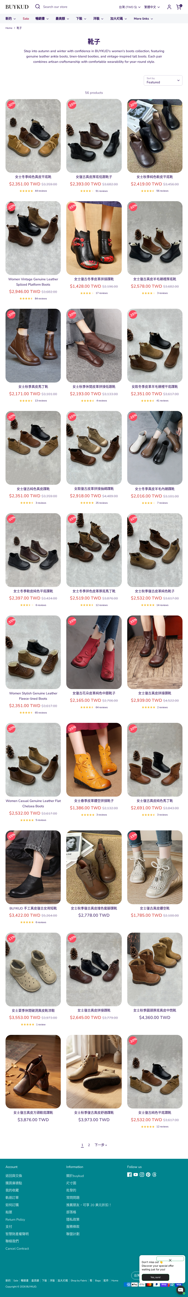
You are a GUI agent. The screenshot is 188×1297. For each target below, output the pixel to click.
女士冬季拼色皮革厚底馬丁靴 (94, 591)
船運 (9, 1212)
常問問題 (72, 1197)
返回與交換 (14, 1176)
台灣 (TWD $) (128, 7)
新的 (9, 19)
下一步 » (101, 1145)
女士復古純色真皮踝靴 (33, 489)
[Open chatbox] (180, 1290)
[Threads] (154, 1174)
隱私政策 (72, 1219)
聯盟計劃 (72, 1234)
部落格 (71, 1212)
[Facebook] (129, 1174)
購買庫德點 (14, 1183)
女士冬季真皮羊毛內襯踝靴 (155, 489)
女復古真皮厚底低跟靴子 (94, 177)
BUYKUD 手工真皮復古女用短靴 (33, 908)
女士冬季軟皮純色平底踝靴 (33, 591)
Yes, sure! (155, 1277)
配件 (106, 1280)
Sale (26, 19)
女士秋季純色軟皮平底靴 (155, 177)
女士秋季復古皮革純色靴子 (155, 591)
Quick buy (33, 166)
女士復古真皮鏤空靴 (155, 908)
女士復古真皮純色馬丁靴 (155, 801)
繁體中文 (150, 7)
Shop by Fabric (79, 1280)
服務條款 (72, 1226)
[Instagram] (142, 1174)
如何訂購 (12, 1205)
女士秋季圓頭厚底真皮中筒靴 (154, 1010)
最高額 (61, 19)
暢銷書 (40, 19)
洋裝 (96, 19)
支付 (9, 1226)
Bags (98, 1280)
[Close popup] (170, 1259)
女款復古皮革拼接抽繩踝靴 (94, 489)
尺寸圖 (71, 1183)
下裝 (79, 19)
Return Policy (15, 1219)
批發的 (71, 1190)
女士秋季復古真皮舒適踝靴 (94, 1113)
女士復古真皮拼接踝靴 (154, 693)
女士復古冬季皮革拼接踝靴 (94, 279)
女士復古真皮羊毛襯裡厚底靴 (154, 279)
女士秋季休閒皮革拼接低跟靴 (94, 387)
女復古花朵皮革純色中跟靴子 (94, 693)
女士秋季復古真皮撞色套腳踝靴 (94, 908)
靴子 (19, 28)
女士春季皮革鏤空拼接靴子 (94, 801)
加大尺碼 (117, 19)
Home (9, 28)
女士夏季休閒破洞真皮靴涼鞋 (33, 1010)
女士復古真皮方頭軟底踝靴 (33, 1113)
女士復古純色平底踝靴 (154, 1113)
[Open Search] (37, 6)
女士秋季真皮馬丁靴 (33, 387)
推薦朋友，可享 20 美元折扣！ (89, 1205)
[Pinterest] (148, 1174)
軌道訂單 (12, 1197)
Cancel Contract (17, 1248)
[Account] (169, 7)
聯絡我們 (12, 1241)
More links (142, 19)
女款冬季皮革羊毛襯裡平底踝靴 (155, 387)
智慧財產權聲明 (17, 1234)
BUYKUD (31, 1286)
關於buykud (75, 1176)
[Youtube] (135, 1174)
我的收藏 (12, 1190)
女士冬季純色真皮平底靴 (33, 177)
